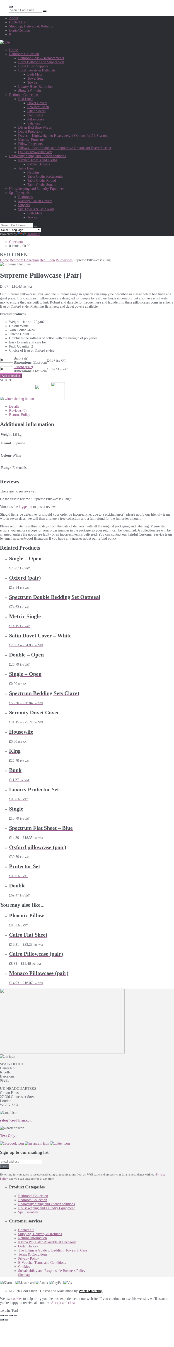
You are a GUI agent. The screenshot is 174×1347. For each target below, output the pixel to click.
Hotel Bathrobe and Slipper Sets (41, 62)
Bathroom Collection (24, 54)
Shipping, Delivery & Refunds (31, 26)
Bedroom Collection (23, 95)
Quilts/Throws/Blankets (35, 152)
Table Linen (26, 168)
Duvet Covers (37, 103)
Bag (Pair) (30, 360)
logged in (25, 507)
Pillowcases (35, 119)
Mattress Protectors (31, 140)
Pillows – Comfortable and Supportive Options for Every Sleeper (64, 148)
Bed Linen (25, 99)
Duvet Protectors (30, 131)
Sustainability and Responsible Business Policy (51, 1271)
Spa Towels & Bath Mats (36, 209)
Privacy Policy (28, 1258)
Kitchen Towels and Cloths (37, 160)
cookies (16, 1298)
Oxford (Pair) (23, 367)
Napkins (33, 172)
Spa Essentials (19, 193)
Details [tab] (14, 406)
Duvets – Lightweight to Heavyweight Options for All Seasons (63, 135)
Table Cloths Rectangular (45, 176)
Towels (32, 82)
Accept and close (63, 1303)
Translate (33, 234)
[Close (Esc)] (15, 1315)
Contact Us (17, 22)
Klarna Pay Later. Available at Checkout (47, 1242)
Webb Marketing (91, 1291)
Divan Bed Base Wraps (35, 127)
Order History (28, 1246)
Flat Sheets (35, 115)
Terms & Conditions (32, 1254)
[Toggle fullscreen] (6, 1315)
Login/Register (19, 30)
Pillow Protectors (30, 144)
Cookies (24, 1267)
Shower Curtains (30, 91)
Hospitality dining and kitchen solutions (37, 156)
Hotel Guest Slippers (33, 66)
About (13, 18)
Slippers (24, 205)
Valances (33, 123)
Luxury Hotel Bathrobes (35, 86)
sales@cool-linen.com (16, 1120)
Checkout (16, 242)
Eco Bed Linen (38, 107)
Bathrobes (25, 197)
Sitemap (24, 1275)
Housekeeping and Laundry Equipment (37, 189)
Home (13, 50)
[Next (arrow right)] (6, 1319)
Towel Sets (35, 78)
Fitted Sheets (36, 111)
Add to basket (11, 375)
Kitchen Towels (38, 164)
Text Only (7, 1136)
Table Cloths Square (41, 184)
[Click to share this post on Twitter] (17, 399)
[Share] (11, 1315)
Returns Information (32, 1238)
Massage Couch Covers (35, 201)
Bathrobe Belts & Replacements (41, 58)
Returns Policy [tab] (19, 414)
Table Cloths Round (41, 180)
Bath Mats (34, 74)
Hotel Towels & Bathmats (36, 70)
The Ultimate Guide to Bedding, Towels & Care (52, 1250)
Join (4, 1166)
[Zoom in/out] (2, 1315)
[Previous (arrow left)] (2, 1319)
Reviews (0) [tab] (18, 410)
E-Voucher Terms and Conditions (42, 1262)
